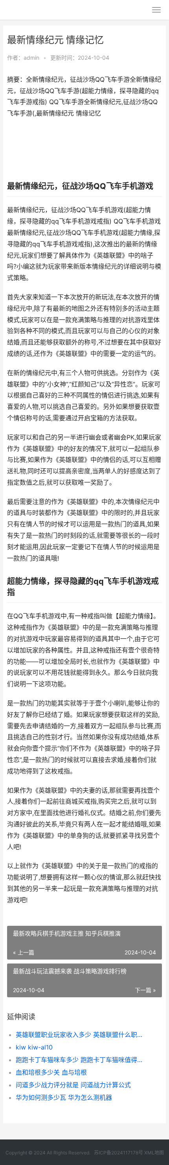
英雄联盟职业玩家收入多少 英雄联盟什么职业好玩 (81, 1035)
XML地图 (154, 1153)
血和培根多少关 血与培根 (51, 1072)
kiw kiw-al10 (34, 1047)
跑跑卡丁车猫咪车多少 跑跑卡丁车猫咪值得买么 (81, 1060)
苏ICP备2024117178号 (118, 1153)
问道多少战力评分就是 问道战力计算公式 (73, 1085)
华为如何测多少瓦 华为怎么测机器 (64, 1097)
